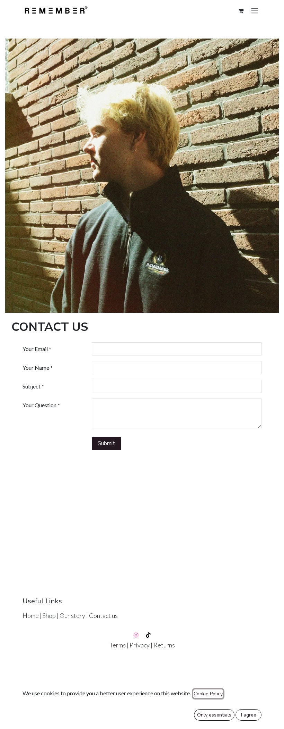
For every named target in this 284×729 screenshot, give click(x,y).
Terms (118, 645)
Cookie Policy (208, 693)
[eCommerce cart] (241, 11)
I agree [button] (248, 715)
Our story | (74, 615)
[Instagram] (136, 634)
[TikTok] (148, 634)
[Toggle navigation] (254, 10)
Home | (33, 615)
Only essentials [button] (214, 715)
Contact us (103, 615)
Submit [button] (106, 443)
